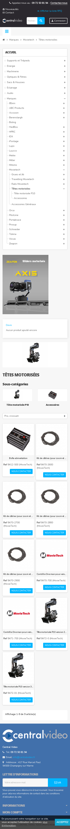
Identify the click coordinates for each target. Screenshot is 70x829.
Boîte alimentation (18, 458)
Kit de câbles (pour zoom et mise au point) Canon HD (52, 516)
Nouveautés (11, 9)
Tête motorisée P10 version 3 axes (18, 686)
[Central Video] (12, 20)
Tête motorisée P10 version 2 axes (52, 632)
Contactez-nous (58, 3)
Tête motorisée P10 (17, 404)
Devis (9, 325)
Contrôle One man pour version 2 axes (18, 632)
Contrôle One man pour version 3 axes (52, 574)
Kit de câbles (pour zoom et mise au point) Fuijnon (18, 574)
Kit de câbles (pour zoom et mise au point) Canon (18, 516)
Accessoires (52, 404)
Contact (8, 12)
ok (59, 782)
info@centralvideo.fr (24, 757)
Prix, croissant (11, 416)
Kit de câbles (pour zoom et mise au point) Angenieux (52, 458)
